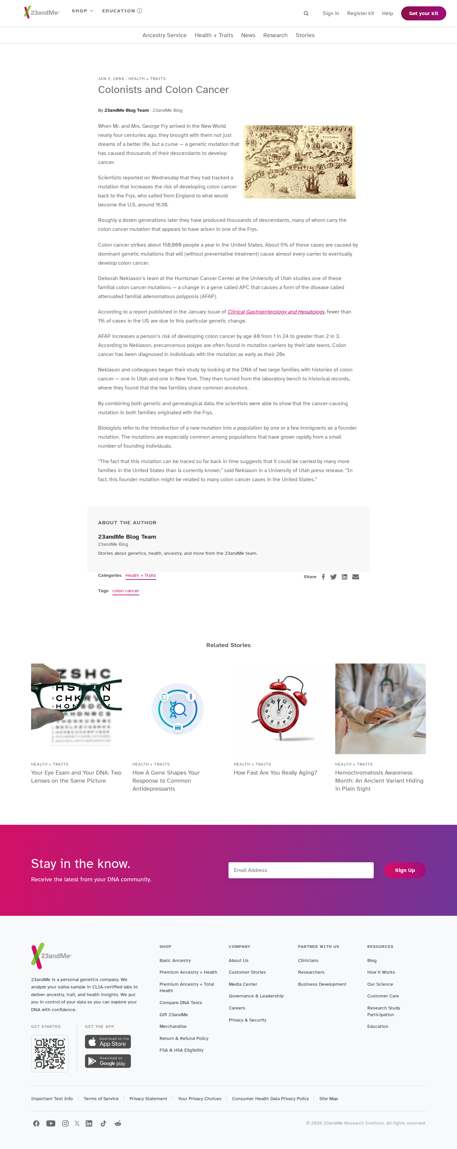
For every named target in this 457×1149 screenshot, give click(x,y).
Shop (80, 11)
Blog (372, 960)
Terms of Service (101, 1098)
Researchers (311, 972)
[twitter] (333, 576)
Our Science (380, 984)
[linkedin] (345, 577)
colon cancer (125, 591)
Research (275, 35)
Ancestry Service (165, 35)
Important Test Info (52, 1098)
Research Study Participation (383, 1011)
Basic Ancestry (175, 960)
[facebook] (323, 577)
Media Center (243, 984)
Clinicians (308, 960)
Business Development (322, 984)
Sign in (331, 13)
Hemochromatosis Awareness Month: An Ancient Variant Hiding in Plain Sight (379, 780)
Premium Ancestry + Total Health (187, 987)
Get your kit (423, 13)
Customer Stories (247, 972)
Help (387, 13)
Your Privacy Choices (199, 1098)
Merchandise (173, 1026)
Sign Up (405, 870)
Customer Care (383, 996)
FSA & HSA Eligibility (181, 1050)
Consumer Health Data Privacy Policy (270, 1098)
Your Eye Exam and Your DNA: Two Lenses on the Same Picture (76, 776)
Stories (305, 35)
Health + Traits (214, 35)
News (248, 35)
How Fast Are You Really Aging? (275, 772)
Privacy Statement (148, 1098)
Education (118, 11)
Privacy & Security (247, 1020)
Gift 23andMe (174, 1015)
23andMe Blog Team (126, 110)
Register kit (360, 13)
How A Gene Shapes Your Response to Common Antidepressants (166, 780)
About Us (239, 960)
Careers (237, 1008)
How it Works (381, 972)
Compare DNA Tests (181, 1002)
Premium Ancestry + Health (188, 972)
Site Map (328, 1098)
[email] (355, 576)
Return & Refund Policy (184, 1038)
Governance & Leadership (256, 996)
